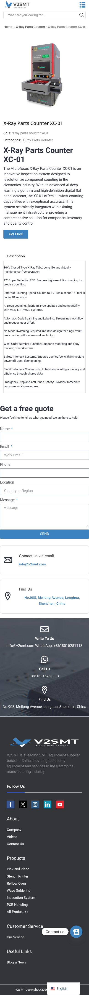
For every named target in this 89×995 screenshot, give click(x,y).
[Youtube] (60, 804)
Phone (5, 464)
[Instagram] (35, 804)
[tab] (15, 256)
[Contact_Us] (76, 932)
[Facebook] (10, 804)
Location (7, 482)
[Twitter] (23, 804)
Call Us (44, 669)
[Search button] (81, 15)
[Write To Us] (44, 629)
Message (8, 500)
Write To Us (44, 638)
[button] (32, 564)
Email (5, 446)
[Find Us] (44, 690)
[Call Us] (44, 659)
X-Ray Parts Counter (30, 27)
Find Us (45, 699)
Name (5, 429)
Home (8, 27)
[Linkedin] (47, 804)
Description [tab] (16, 256)
